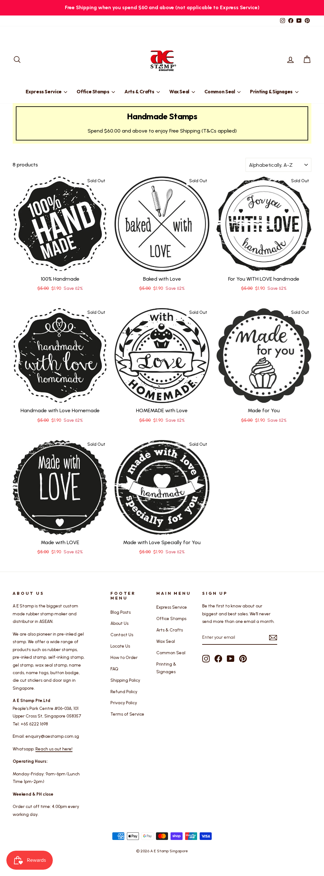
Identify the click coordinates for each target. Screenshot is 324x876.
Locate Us (120, 646)
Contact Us (121, 634)
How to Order (124, 657)
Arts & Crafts (139, 92)
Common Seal (220, 92)
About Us (119, 623)
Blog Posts (120, 612)
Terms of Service (127, 714)
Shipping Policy (125, 680)
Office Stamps (93, 92)
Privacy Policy (123, 702)
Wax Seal (179, 92)
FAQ (114, 668)
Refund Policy (123, 691)
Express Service (44, 92)
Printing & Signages (272, 92)
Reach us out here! (53, 748)
